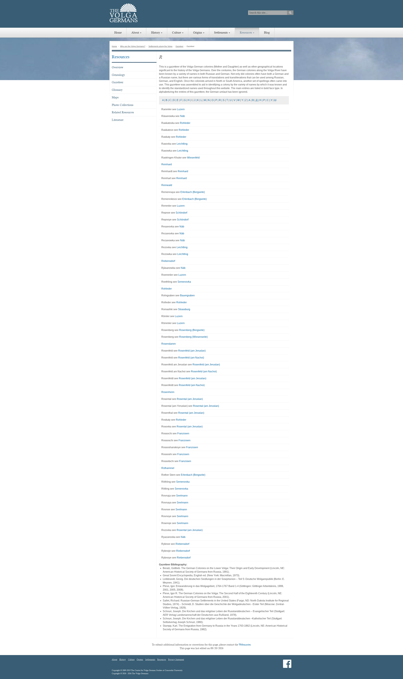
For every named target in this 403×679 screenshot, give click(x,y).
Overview (117, 67)
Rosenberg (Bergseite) (191, 330)
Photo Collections (122, 105)
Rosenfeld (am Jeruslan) (192, 350)
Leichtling (182, 143)
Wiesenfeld (193, 157)
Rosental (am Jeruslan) (190, 399)
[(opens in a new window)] (287, 666)
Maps (115, 97)
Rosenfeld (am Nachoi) (191, 357)
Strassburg (184, 309)
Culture (177, 32)
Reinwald (166, 185)
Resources (246, 32)
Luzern (181, 109)
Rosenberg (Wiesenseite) (193, 336)
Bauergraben (187, 295)
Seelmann (182, 495)
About (135, 32)
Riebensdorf (168, 261)
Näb (182, 116)
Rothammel (167, 468)
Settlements (221, 32)
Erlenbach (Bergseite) (192, 192)
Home (118, 32)
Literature (117, 119)
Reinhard (166, 164)
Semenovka (184, 281)
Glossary (117, 89)
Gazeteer (179, 46)
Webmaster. (245, 644)
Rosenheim (167, 392)
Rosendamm (168, 343)
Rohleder (185, 123)
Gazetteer (117, 82)
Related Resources (123, 112)
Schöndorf (181, 212)
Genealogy (118, 74)
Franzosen (183, 433)
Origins (198, 32)
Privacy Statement (176, 659)
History (156, 32)
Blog (267, 32)
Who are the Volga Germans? (132, 46)
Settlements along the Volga (160, 46)
